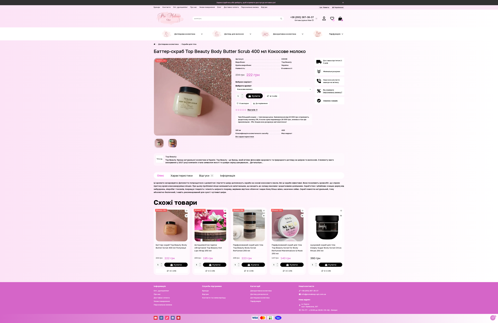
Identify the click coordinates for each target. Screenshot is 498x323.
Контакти (166, 7)
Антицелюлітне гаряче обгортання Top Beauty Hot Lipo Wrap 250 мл (208, 248)
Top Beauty (286, 62)
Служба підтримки (212, 286)
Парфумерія (334, 34)
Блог (219, 7)
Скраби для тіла (189, 44)
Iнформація (227, 175)
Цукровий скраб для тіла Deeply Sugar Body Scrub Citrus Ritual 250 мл (325, 248)
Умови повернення (207, 7)
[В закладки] (186, 211)
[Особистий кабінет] (324, 19)
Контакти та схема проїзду (214, 298)
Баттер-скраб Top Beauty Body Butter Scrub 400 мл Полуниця (171, 246)
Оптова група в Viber (303, 20)
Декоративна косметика (284, 34)
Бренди (157, 7)
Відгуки (264, 7)
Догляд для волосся (234, 34)
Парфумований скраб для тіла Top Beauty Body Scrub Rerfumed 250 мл (248, 248)
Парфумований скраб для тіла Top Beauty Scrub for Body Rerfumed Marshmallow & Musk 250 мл (287, 249)
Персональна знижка (250, 7)
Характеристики (182, 175)
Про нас (193, 7)
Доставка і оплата (231, 7)
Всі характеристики (245, 137)
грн (324, 7)
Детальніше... (256, 162)
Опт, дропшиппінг (180, 7)
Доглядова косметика (184, 34)
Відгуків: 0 (252, 110)
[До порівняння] (186, 215)
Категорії (255, 286)
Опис (160, 175)
